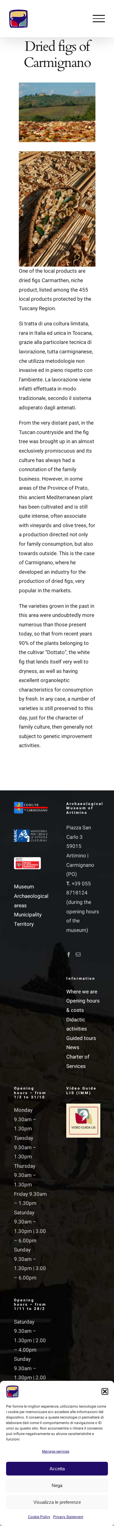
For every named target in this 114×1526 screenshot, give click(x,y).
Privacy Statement (68, 1517)
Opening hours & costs (83, 1005)
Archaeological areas (31, 900)
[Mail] (78, 954)
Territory (24, 924)
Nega (57, 1485)
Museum (24, 887)
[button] (105, 1391)
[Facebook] (68, 954)
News (72, 1047)
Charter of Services (77, 1061)
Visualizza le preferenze (57, 1502)
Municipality (28, 915)
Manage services (55, 1451)
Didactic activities (76, 1024)
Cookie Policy (39, 1517)
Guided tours (81, 1038)
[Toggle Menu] (99, 18)
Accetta (57, 1468)
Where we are (81, 992)
